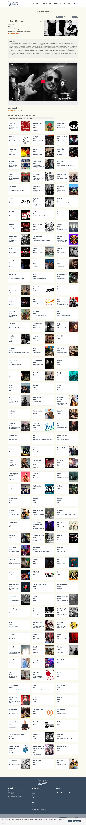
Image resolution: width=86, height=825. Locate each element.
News (60, 3)
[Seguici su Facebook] (57, 792)
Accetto (69, 821)
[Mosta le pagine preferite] (77, 3)
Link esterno (11, 103)
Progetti (44, 3)
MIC (64, 3)
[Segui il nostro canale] (69, 792)
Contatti (69, 3)
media (50, 3)
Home (33, 3)
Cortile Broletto (11, 110)
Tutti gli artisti (68, 17)
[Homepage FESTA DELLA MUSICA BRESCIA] (13, 3)
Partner (55, 3)
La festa (37, 3)
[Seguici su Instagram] (65, 792)
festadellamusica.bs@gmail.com (17, 796)
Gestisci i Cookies (76, 821)
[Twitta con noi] (61, 792)
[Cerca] (74, 3)
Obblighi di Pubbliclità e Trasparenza (39, 809)
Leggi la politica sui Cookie (6, 823)
